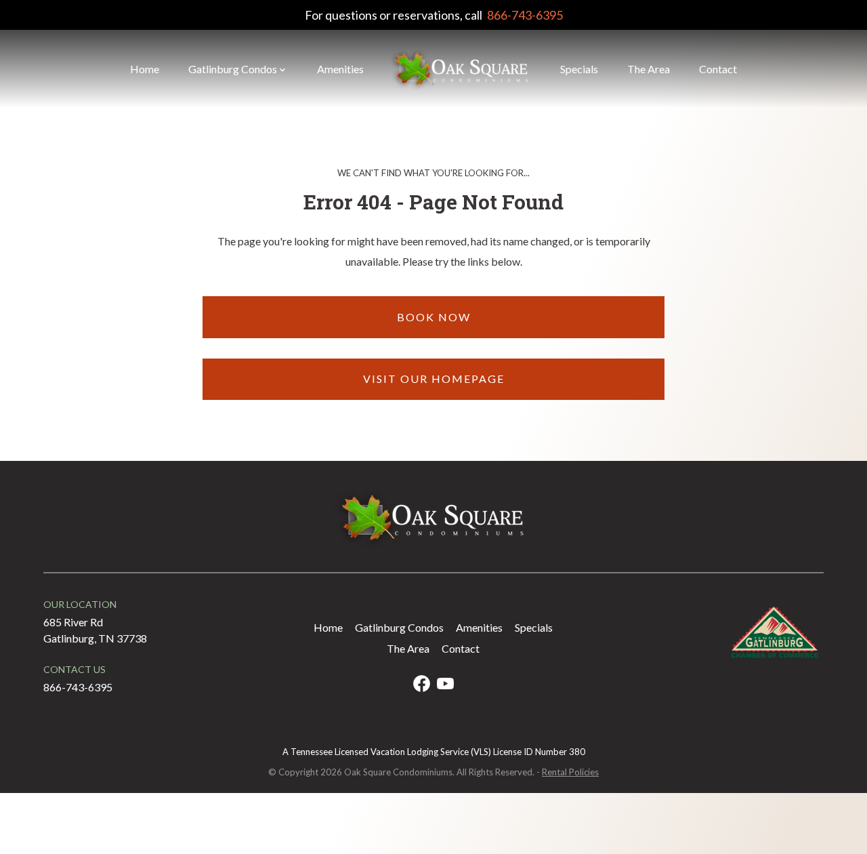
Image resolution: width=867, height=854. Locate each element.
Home (144, 68)
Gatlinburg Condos (232, 68)
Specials (579, 68)
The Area (648, 68)
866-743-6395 (525, 14)
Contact (718, 68)
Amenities (340, 68)
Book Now (434, 316)
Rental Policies (570, 772)
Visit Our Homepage (434, 378)
